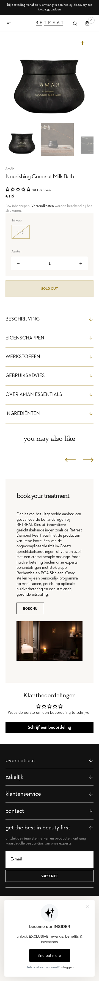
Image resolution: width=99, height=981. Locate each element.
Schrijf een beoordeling (49, 727)
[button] (9, 24)
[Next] (88, 460)
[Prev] (70, 460)
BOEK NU (30, 609)
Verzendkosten (42, 206)
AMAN (10, 168)
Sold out (49, 289)
